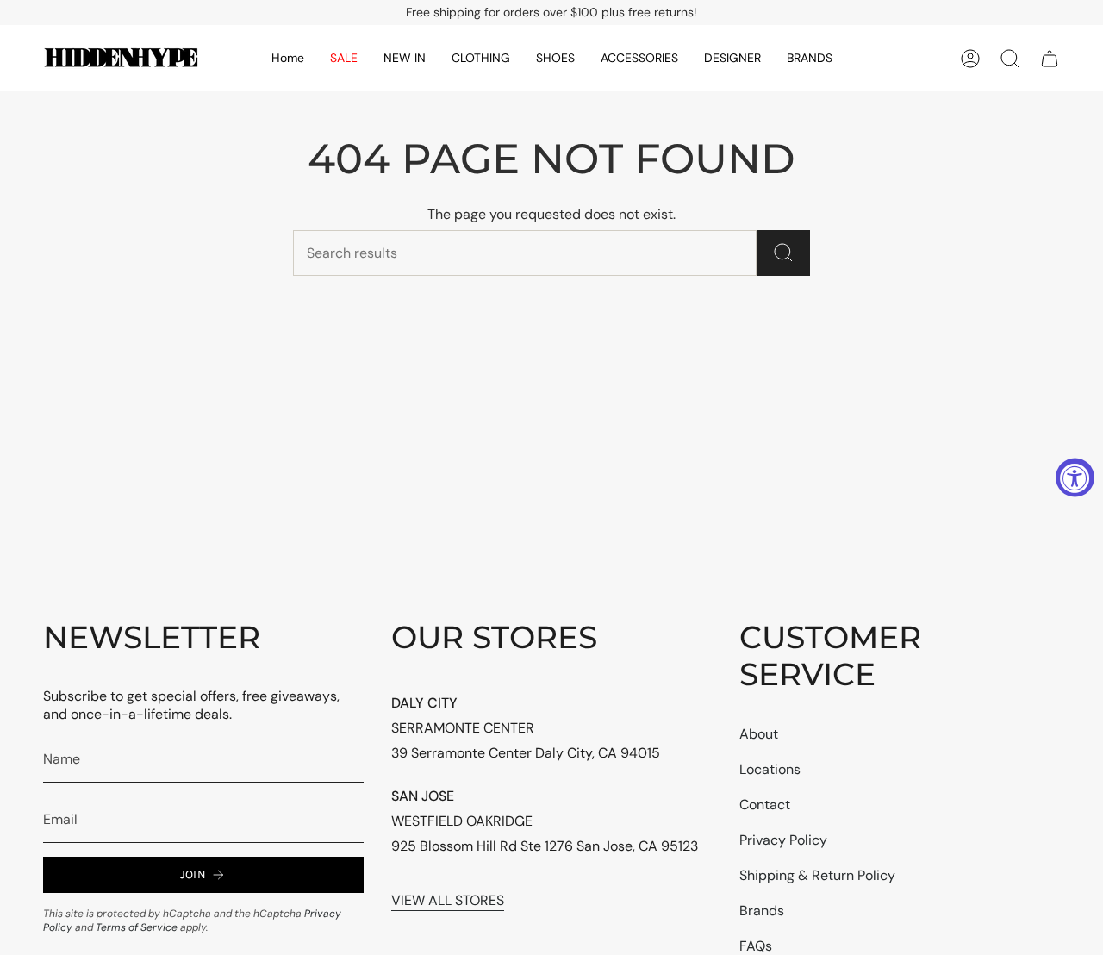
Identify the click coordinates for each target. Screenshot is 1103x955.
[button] (405, 58)
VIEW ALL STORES (447, 900)
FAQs (755, 946)
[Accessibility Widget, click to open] (1075, 478)
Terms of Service (137, 927)
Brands (761, 911)
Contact (764, 805)
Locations (770, 769)
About (758, 734)
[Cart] (1049, 58)
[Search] (783, 253)
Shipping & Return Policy (817, 875)
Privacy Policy (783, 840)
